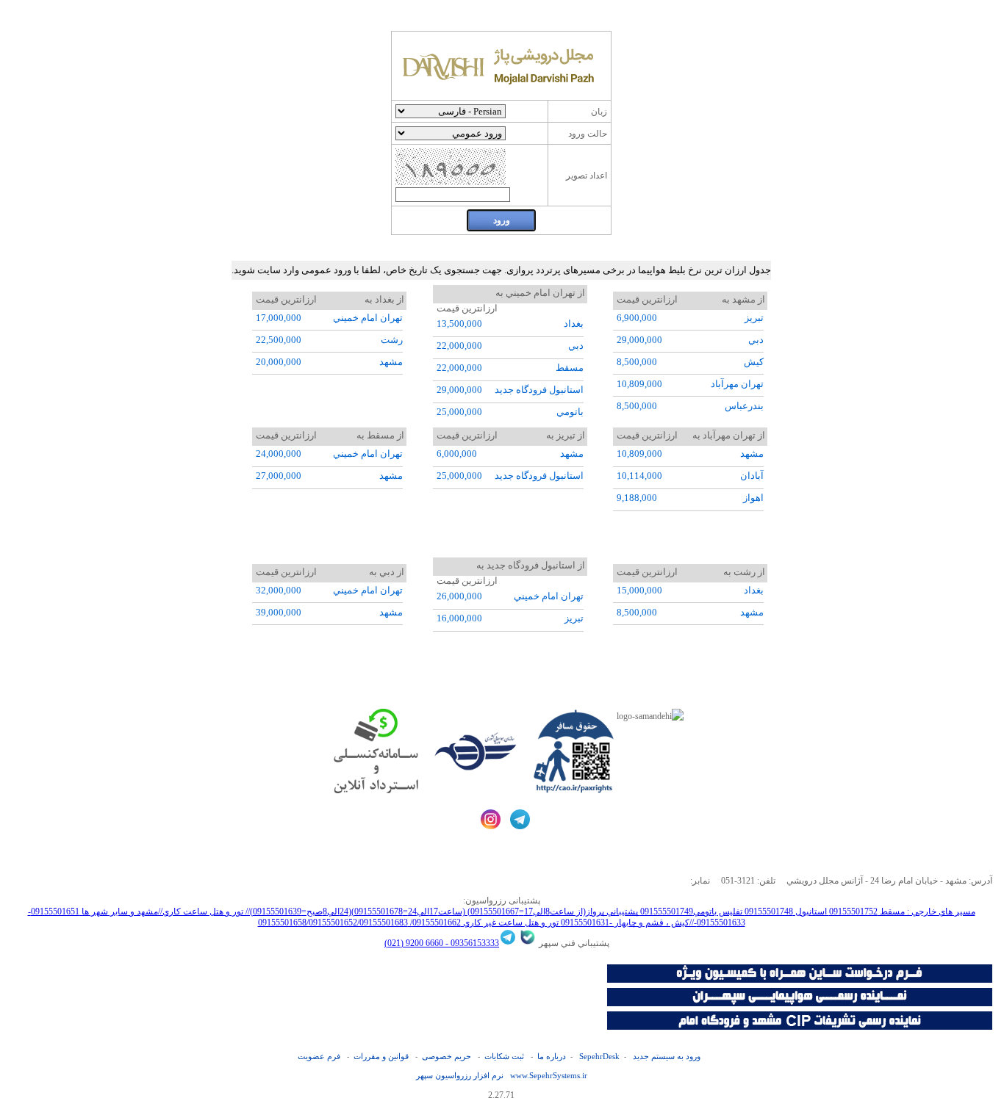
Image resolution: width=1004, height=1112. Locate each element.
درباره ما (551, 1056)
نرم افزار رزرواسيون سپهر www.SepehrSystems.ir (501, 1075)
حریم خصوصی (446, 1056)
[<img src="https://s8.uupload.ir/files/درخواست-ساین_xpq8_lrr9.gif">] (799, 979)
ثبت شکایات (504, 1056)
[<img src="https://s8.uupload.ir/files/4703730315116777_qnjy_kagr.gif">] (799, 1003)
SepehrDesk (599, 1056)
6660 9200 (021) (413, 943)
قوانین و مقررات (381, 1056)
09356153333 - (471, 943)
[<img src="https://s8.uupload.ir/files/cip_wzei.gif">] (799, 1026)
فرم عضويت (319, 1056)
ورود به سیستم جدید (666, 1056)
